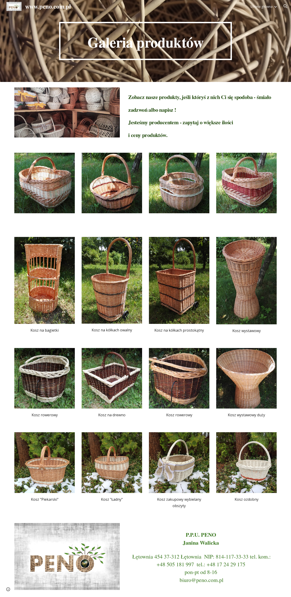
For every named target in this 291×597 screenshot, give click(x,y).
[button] (285, 6)
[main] (145, 41)
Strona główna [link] (261, 6)
